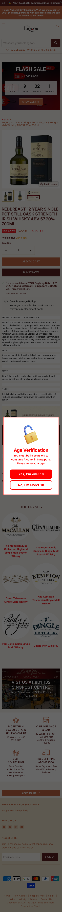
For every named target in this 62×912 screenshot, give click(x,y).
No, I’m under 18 (31, 485)
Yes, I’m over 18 (31, 474)
